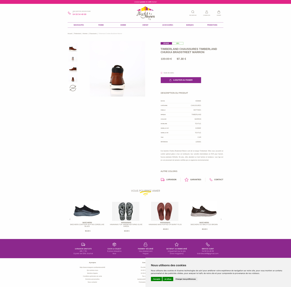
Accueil (70, 33)
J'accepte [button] (156, 279)
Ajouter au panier (183, 80)
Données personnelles (92, 279)
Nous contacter (92, 282)
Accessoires (167, 25)
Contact (218, 180)
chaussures (93, 33)
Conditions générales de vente (92, 276)
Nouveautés (79, 25)
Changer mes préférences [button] (186, 279)
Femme (101, 25)
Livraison (171, 180)
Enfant (145, 25)
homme (85, 33)
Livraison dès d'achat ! (145, 2)
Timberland (77, 33)
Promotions (212, 25)
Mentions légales (92, 273)
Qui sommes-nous (92, 270)
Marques (190, 25)
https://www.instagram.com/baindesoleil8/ (92, 267)
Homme (123, 25)
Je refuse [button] (167, 279)
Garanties (195, 180)
